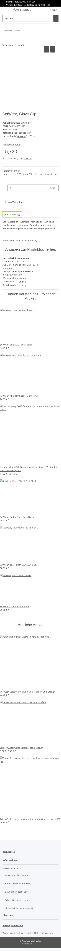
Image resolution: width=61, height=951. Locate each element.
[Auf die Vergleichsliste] (46, 49)
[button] (42, 10)
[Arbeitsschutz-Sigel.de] (22, 10)
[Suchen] (55, 18)
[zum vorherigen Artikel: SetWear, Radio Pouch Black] (27, 31)
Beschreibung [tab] (12, 214)
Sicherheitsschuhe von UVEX (20, 908)
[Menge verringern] (5, 188)
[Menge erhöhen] (50, 194)
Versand (28, 158)
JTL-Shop (36, 943)
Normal (22, 278)
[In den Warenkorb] (5, 41)
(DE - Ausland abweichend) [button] (43, 174)
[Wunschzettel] (45, 10)
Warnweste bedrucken (17, 875)
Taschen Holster (22, 132)
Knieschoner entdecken (17, 883)
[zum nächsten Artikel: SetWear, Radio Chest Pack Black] (22, 31)
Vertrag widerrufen (13, 925)
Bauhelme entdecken (16, 891)
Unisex (22, 281)
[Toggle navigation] (6, 10)
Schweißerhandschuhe (17, 899)
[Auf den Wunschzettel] (52, 49)
